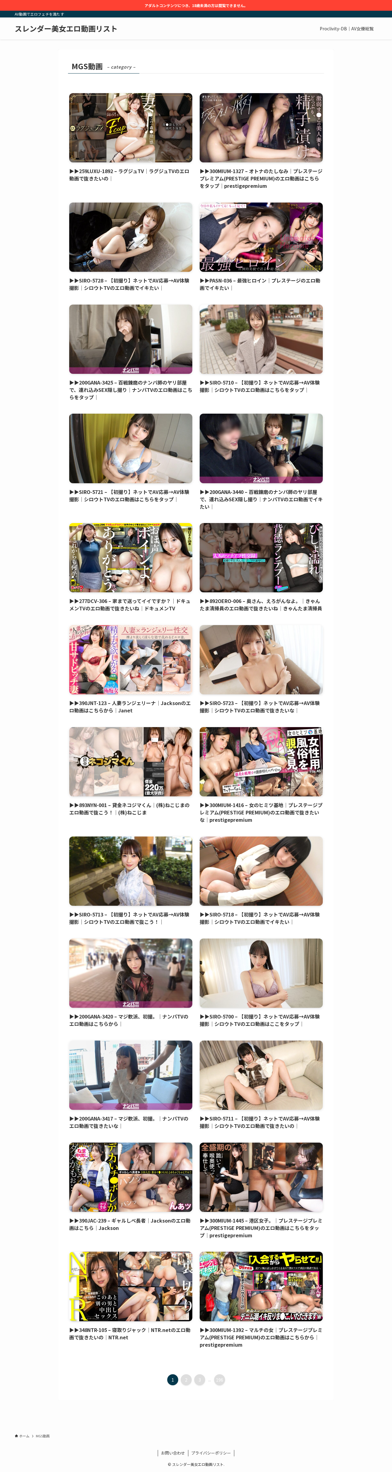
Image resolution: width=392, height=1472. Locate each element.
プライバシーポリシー (211, 1453)
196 (219, 1380)
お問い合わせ (173, 1453)
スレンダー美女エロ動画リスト (66, 28)
